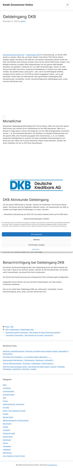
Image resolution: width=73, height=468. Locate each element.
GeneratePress (52, 465)
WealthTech (7, 453)
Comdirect (7, 388)
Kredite (5, 414)
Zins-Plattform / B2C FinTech (14, 456)
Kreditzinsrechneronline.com (14, 55)
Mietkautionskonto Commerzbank (16, 420)
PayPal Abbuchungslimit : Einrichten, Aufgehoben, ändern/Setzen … (29, 363)
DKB (11, 327)
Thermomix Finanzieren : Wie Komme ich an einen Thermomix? (29, 335)
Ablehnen (36, 239)
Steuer (5, 443)
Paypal (5, 427)
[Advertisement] (36, 39)
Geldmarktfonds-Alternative (13, 404)
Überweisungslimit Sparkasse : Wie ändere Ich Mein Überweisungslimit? (33, 332)
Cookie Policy (35, 249)
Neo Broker (7, 424)
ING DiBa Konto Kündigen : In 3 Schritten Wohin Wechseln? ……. (27, 357)
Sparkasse (7, 440)
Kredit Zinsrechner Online (18, 4)
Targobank (7, 446)
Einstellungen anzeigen (36, 245)
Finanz (5, 401)
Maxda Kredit (8, 417)
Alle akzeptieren (36, 234)
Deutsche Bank (8, 395)
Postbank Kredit (9, 433)
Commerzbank (8, 391)
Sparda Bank (8, 437)
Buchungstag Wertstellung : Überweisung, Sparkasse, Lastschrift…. (28, 360)
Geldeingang (14, 329)
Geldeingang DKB (33, 55)
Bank (7, 327)
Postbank (6, 430)
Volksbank (7, 450)
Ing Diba (6, 407)
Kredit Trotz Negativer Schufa (14, 411)
